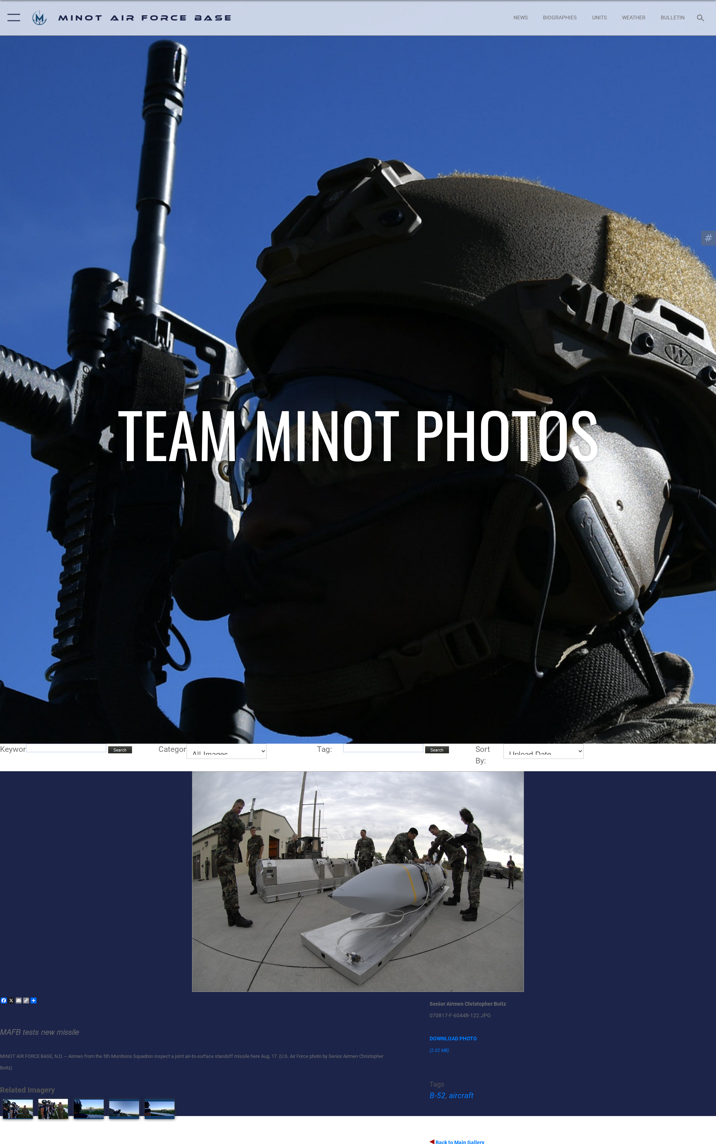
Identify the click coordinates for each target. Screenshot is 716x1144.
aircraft (461, 1095)
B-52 (438, 1095)
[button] (12, 17)
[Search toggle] (701, 17)
